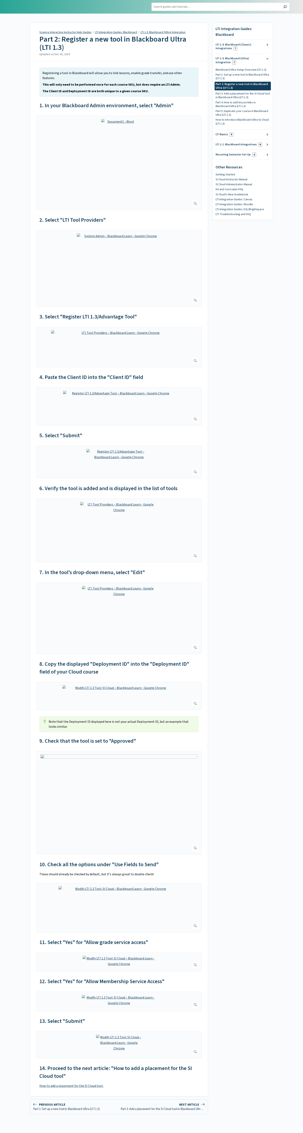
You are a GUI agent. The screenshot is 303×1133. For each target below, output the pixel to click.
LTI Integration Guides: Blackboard (116, 32)
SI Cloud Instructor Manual (231, 179)
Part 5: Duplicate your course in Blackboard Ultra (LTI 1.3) (242, 113)
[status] (118, 82)
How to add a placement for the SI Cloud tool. (71, 1086)
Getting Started (225, 175)
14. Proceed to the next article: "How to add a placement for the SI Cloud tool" (115, 1072)
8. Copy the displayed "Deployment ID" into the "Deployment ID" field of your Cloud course (114, 668)
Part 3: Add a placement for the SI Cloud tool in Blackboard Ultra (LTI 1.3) (243, 95)
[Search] (285, 7)
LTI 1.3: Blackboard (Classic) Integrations (233, 46)
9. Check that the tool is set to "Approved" (87, 741)
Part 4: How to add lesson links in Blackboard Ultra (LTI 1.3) (236, 104)
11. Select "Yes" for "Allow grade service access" (93, 942)
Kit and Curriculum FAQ (229, 189)
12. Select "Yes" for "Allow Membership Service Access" (101, 981)
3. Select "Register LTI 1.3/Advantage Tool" (88, 317)
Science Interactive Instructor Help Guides (65, 32)
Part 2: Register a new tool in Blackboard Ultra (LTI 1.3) (112, 43)
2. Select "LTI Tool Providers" (72, 220)
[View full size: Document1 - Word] (119, 163)
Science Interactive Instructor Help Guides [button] (30, 4)
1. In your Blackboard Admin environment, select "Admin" (106, 105)
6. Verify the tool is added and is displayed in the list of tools (108, 488)
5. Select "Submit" (60, 435)
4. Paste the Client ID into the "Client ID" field (91, 377)
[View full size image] (119, 802)
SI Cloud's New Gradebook (232, 194)
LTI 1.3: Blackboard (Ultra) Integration (163, 32)
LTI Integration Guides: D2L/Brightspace (240, 209)
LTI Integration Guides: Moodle (234, 204)
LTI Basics (224, 134)
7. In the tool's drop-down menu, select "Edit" (92, 572)
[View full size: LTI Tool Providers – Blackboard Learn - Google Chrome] (119, 347)
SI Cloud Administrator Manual (234, 184)
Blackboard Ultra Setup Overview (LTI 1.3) (241, 70)
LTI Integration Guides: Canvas (234, 199)
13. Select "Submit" (62, 1021)
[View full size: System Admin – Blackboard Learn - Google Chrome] (119, 268)
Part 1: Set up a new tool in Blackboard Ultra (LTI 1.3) (242, 76)
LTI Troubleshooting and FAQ (233, 214)
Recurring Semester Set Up (235, 155)
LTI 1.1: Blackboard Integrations (238, 144)
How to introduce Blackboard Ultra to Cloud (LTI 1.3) (242, 122)
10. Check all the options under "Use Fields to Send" (99, 864)
